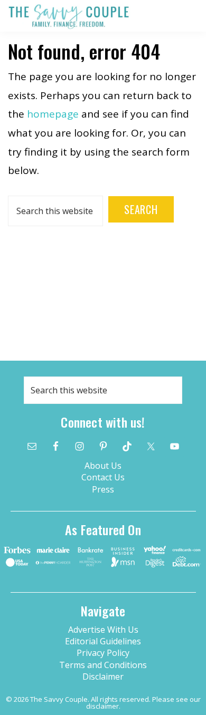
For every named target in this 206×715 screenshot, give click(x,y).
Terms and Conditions (103, 665)
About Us (103, 465)
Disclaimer (103, 676)
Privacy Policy (103, 653)
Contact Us (103, 477)
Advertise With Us (103, 629)
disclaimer (102, 706)
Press (103, 489)
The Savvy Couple (68, 17)
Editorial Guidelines (103, 641)
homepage (53, 114)
